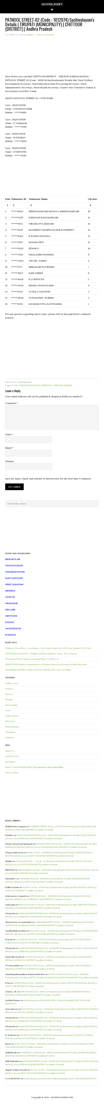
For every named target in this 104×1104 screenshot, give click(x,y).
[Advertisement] (52, 57)
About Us (9, 751)
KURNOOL (10, 635)
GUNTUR (10, 597)
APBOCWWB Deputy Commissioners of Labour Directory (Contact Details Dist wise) (46, 664)
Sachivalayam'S (52, 4)
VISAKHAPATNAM (15, 572)
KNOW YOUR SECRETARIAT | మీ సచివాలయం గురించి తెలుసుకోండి (34, 767)
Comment (11, 403)
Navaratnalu (11, 705)
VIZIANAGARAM (14, 565)
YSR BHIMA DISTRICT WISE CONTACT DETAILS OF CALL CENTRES (38, 670)
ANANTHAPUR (13, 628)
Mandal (8, 699)
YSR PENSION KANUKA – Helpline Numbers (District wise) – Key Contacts (41, 653)
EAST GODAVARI (14, 578)
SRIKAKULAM (12, 559)
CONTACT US (12, 756)
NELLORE (10, 609)
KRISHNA (10, 590)
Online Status (11, 716)
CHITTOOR (24, 385)
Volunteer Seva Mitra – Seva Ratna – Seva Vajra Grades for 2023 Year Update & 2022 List (48, 648)
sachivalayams (25, 382)
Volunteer (10, 737)
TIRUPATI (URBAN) (63, 385)
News (8, 710)
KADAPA (9, 622)
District (9, 694)
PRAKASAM (11, 603)
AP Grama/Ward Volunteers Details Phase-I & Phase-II (32, 659)
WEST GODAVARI (14, 584)
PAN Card (10, 721)
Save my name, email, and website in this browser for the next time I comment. (48, 478)
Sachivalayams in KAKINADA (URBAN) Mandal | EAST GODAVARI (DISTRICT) (60, 1078)
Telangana (10, 732)
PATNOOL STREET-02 (42, 385)
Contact (9, 688)
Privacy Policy (12, 772)
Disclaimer (10, 762)
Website (9, 461)
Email (9, 447)
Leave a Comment (45, 34)
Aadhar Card (11, 683)
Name (9, 434)
